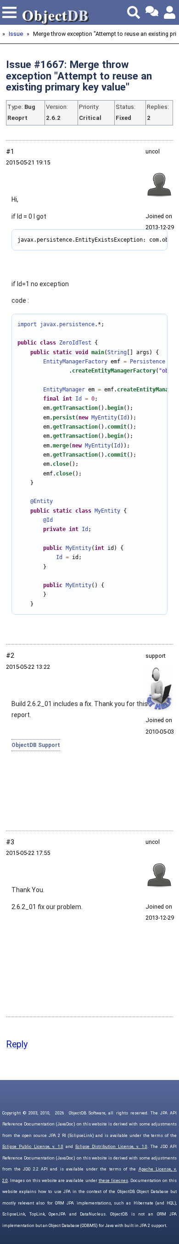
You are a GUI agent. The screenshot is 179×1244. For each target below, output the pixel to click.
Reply (17, 1044)
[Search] (133, 12)
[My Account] (170, 12)
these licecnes (113, 1180)
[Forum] (151, 12)
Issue (16, 33)
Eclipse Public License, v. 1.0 (32, 1146)
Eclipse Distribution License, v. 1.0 (111, 1146)
